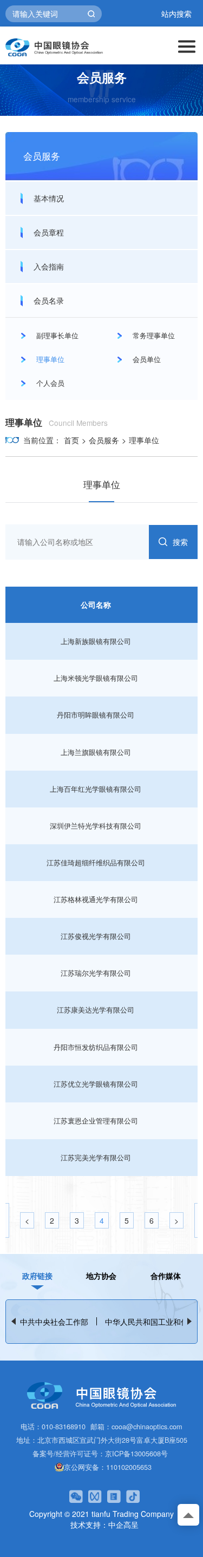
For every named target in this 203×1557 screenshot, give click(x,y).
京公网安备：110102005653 (108, 1467)
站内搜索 (176, 14)
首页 (71, 440)
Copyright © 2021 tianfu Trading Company (101, 1513)
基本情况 (49, 198)
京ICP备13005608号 (136, 1453)
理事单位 (144, 440)
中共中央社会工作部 (54, 1321)
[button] (189, 1321)
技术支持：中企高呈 (104, 1524)
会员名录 (49, 300)
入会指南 (49, 266)
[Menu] (186, 45)
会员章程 (49, 232)
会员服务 (104, 440)
